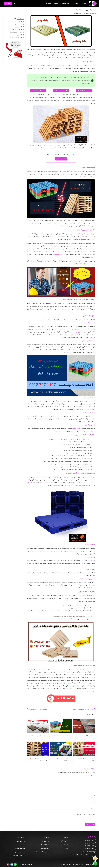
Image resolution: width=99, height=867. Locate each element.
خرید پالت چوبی (90, 95)
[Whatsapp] (15, 864)
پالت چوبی (75, 3)
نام (94, 795)
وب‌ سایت (92, 808)
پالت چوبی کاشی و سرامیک (42, 852)
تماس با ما (48, 3)
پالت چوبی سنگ (45, 845)
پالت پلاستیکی (65, 3)
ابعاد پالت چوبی (72, 686)
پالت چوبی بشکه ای (44, 848)
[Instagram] (8, 864)
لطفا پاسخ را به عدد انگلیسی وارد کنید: (86, 814)
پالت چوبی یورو (91, 561)
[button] (14, 3)
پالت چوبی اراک (45, 841)
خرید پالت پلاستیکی (63, 309)
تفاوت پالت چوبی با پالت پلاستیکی (86, 234)
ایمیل (93, 801)
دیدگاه (93, 775)
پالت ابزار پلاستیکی (76, 428)
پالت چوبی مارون (74, 573)
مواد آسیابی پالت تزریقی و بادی (86, 736)
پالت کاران (83, 3)
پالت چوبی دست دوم (61, 159)
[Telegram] (11, 864)
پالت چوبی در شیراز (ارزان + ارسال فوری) (38, 736)
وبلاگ (90, 13)
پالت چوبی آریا (45, 837)
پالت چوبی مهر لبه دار (20, 848)
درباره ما (56, 3)
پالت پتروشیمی (21, 845)
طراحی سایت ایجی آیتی (65, 864)
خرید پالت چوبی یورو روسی (58, 254)
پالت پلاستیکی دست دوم (33, 483)
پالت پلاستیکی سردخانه (79, 332)
